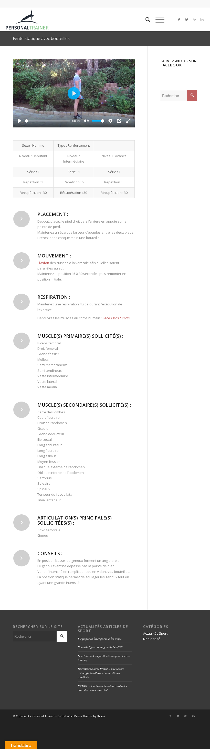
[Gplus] (194, 19)
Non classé (151, 638)
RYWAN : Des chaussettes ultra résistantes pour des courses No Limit (102, 688)
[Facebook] (179, 19)
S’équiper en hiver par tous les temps (99, 639)
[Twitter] (187, 19)
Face (106, 318)
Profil (126, 318)
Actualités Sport (155, 633)
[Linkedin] (202, 19)
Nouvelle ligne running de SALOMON (100, 647)
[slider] (47, 120)
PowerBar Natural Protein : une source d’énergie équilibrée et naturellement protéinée (101, 673)
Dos (116, 318)
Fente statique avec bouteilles (41, 38)
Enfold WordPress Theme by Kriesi (81, 716)
